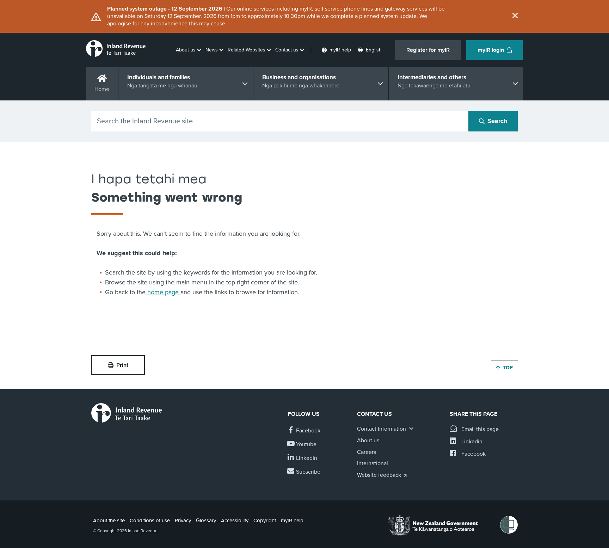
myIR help (292, 520)
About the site (109, 520)
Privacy (183, 520)
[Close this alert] (515, 16)
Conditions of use (150, 520)
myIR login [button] (491, 50)
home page (163, 292)
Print (122, 365)
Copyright (264, 520)
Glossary (206, 520)
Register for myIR (428, 50)
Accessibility (234, 520)
